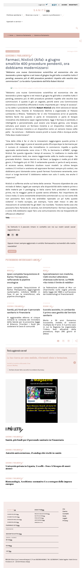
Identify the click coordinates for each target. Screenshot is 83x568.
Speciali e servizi (14, 22)
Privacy (65, 521)
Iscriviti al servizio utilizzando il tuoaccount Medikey (18, 364)
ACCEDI (64, 5)
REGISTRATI (73, 5)
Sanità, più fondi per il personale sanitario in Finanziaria (23, 311)
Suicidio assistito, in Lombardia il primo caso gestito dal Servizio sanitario (59, 312)
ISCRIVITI (12, 251)
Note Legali (65, 517)
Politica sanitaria (14, 15)
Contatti (66, 514)
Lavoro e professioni (51, 15)
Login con (41, 5)
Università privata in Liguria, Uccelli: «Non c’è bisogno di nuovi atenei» (38, 467)
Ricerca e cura (32, 15)
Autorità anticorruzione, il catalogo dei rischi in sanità (33, 453)
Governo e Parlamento (23, 35)
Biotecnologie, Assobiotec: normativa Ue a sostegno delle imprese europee (39, 483)
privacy (41, 370)
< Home (10, 35)
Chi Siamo (65, 510)
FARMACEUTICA (16, 218)
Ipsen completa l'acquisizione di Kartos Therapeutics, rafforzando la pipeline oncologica (23, 278)
